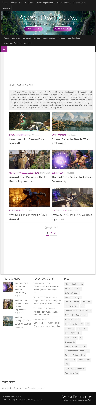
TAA (73, 360)
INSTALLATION (71, 337)
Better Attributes (71, 293)
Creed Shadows (71, 311)
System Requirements (45, 2)
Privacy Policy (20, 400)
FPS (81, 324)
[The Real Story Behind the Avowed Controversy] (72, 159)
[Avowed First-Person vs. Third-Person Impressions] (29, 159)
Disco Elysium (85, 311)
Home (5, 2)
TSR (66, 364)
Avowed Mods (9, 396)
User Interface (74, 38)
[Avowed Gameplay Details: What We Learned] (72, 121)
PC (88, 351)
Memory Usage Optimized (75, 346)
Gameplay (27, 38)
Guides (37, 38)
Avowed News (79, 2)
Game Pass (69, 328)
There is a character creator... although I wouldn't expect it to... (47, 289)
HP (66, 333)
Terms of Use (8, 400)
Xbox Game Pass (71, 373)
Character (16, 38)
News (11, 135)
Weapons (28, 43)
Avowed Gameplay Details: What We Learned (23, 320)
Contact (39, 400)
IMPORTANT (76, 333)
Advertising (31, 400)
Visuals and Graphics (12, 43)
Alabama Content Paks (74, 284)
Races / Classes (63, 2)
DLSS (67, 315)
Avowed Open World (73, 288)
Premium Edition (71, 355)
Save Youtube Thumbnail (34, 388)
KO (81, 337)
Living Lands (70, 342)
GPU (78, 328)
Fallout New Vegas (72, 319)
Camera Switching (72, 302)
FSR (87, 324)
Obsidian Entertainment (74, 351)
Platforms (28, 2)
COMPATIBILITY (71, 306)
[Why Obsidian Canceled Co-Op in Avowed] (29, 197)
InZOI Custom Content (12, 388)
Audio (6, 38)
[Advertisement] (51, 64)
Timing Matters (84, 360)
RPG (67, 360)
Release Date (16, 2)
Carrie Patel (86, 302)
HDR (85, 328)
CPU (82, 306)
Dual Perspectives (79, 315)
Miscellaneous (49, 38)
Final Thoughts (71, 324)
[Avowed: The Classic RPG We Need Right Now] (72, 197)
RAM (83, 355)
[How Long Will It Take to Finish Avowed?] (29, 121)
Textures (61, 38)
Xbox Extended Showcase (75, 368)
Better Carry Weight (73, 297)
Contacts (6, 8)
